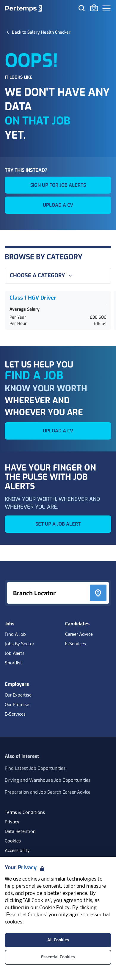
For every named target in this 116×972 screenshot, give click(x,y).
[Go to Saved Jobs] (94, 8)
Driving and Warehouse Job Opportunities (48, 780)
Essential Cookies (58, 957)
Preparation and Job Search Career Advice (47, 792)
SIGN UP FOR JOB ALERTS (58, 185)
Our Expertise (18, 695)
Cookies (13, 841)
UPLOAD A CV (58, 205)
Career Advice (79, 634)
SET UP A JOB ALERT (58, 524)
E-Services (75, 644)
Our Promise (17, 704)
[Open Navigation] (106, 8)
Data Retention (20, 831)
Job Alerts (14, 653)
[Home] (23, 8)
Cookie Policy (54, 908)
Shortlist (13, 663)
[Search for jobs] (81, 8)
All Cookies (58, 940)
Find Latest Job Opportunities (35, 768)
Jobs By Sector (19, 644)
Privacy (12, 822)
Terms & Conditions (25, 812)
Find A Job (15, 634)
